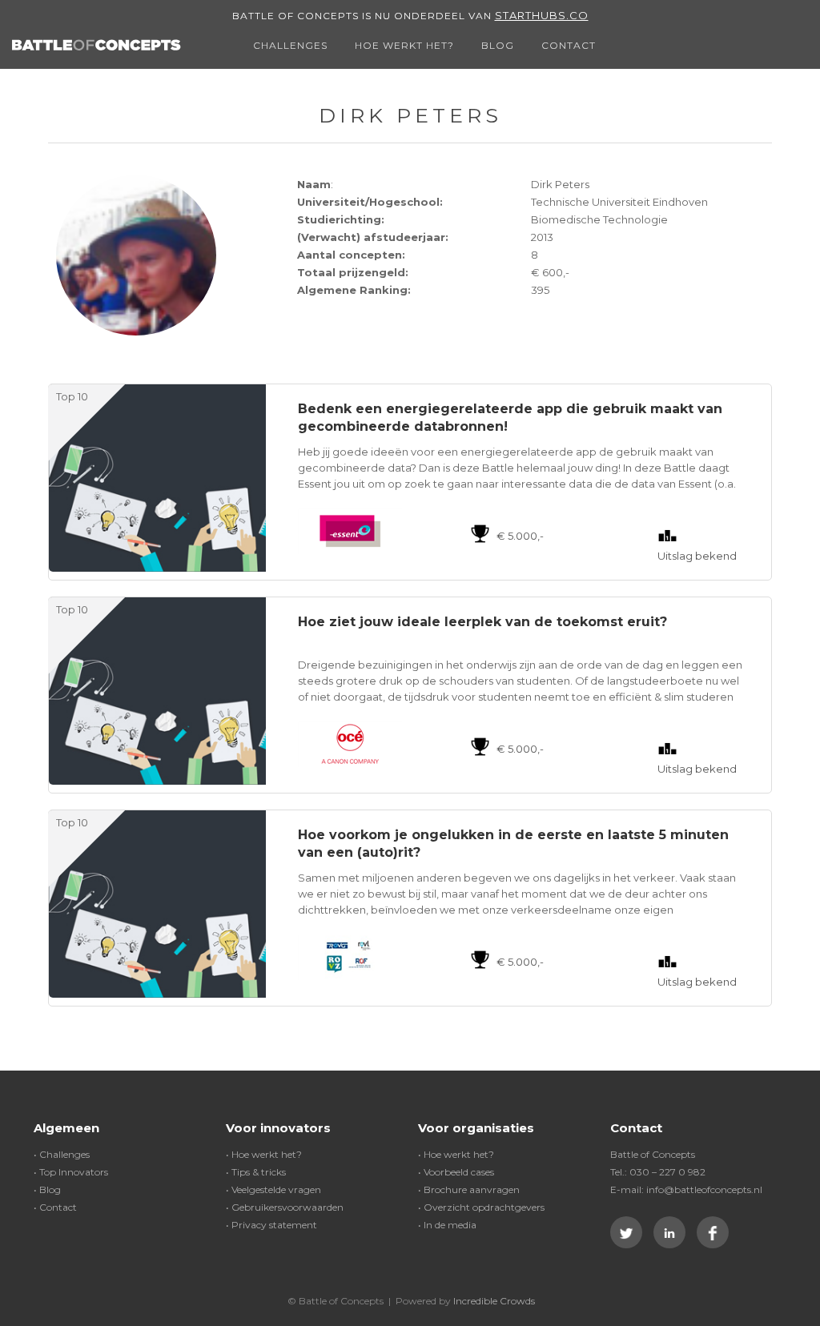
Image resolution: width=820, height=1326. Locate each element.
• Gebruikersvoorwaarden (285, 1207)
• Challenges (62, 1154)
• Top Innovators (71, 1172)
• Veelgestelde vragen (273, 1189)
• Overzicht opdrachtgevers (481, 1207)
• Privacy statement (271, 1225)
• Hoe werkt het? (264, 1154)
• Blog (47, 1189)
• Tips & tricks (256, 1172)
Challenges (290, 45)
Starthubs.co (542, 15)
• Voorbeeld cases (456, 1172)
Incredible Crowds (494, 1301)
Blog (497, 45)
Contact (568, 45)
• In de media (447, 1225)
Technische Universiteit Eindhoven (619, 201)
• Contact (55, 1207)
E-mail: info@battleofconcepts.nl (686, 1189)
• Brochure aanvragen (469, 1189)
